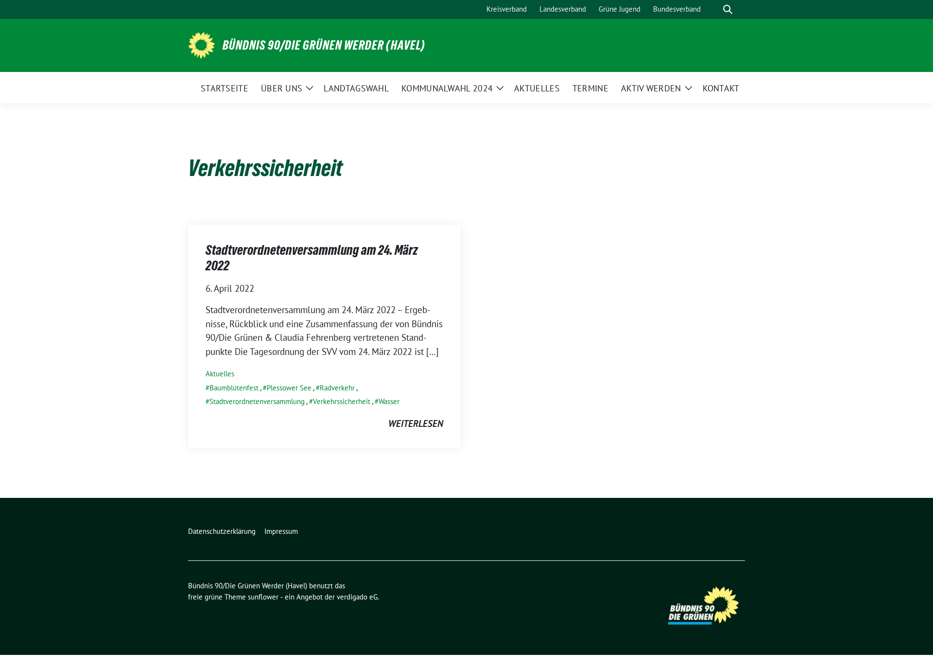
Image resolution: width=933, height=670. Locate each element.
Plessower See (289, 387)
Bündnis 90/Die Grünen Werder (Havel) (324, 45)
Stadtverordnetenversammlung (257, 401)
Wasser (389, 401)
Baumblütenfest (234, 387)
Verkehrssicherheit (341, 401)
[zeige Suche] (727, 9)
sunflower (263, 596)
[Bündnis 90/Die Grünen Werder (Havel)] (201, 44)
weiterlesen (415, 423)
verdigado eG (357, 596)
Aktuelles (220, 373)
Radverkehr (337, 387)
